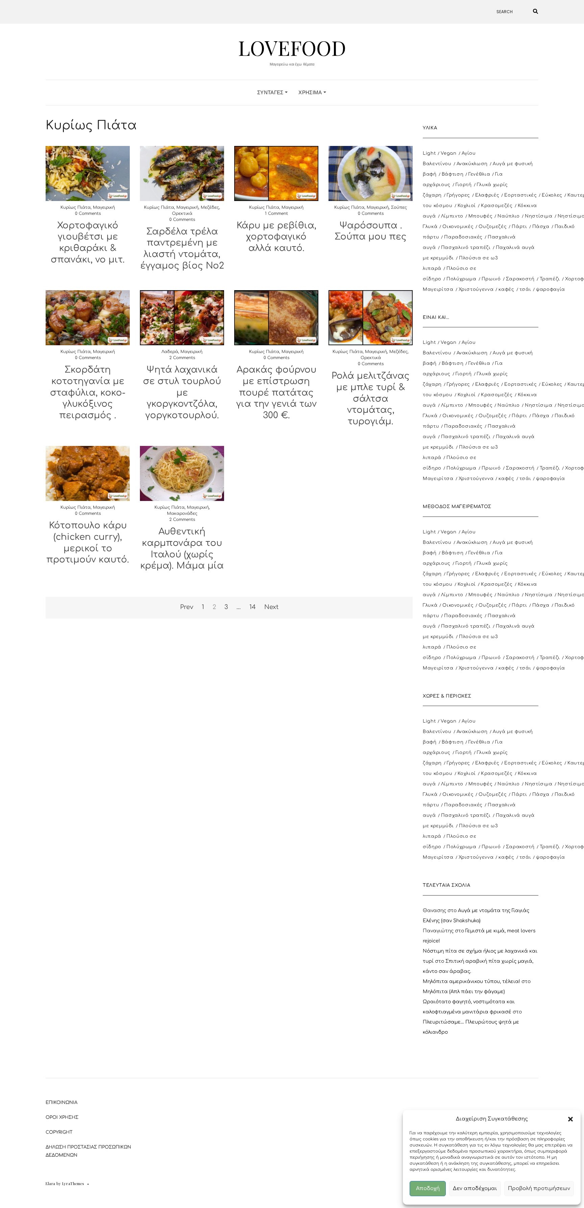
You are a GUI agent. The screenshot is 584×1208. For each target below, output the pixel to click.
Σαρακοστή (520, 279)
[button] (570, 1119)
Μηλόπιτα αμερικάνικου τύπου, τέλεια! (471, 981)
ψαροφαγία (550, 289)
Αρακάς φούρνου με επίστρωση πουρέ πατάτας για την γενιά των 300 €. (276, 392)
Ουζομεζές (493, 226)
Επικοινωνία (61, 1102)
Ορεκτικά (182, 213)
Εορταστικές (520, 195)
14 (252, 607)
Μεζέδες (210, 207)
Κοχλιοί (467, 205)
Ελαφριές (487, 195)
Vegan (448, 153)
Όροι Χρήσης (62, 1117)
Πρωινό (491, 279)
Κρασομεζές (497, 205)
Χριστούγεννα (476, 289)
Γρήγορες (458, 195)
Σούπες (399, 207)
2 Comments (182, 357)
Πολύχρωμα (461, 279)
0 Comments (88, 213)
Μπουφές (480, 216)
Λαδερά (170, 351)
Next (271, 607)
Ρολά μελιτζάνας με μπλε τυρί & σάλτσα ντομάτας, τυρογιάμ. (371, 398)
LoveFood (292, 47)
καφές (506, 289)
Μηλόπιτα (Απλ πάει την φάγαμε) (464, 991)
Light (429, 153)
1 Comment (276, 213)
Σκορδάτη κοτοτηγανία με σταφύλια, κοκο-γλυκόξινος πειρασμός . (87, 392)
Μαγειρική (104, 207)
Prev (186, 607)
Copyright (59, 1132)
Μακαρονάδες (182, 513)
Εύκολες (552, 195)
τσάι (525, 289)
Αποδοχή (428, 1188)
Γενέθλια (479, 174)
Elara (50, 1183)
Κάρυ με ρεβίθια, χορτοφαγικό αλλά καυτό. (276, 237)
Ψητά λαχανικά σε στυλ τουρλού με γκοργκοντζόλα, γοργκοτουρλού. (182, 392)
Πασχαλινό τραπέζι (466, 247)
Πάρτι (519, 226)
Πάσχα (541, 226)
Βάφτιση (453, 174)
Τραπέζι (550, 279)
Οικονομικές (457, 226)
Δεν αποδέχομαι (475, 1188)
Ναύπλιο (508, 216)
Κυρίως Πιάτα (75, 207)
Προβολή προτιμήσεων (539, 1188)
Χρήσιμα (310, 92)
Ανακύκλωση (472, 163)
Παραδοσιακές (463, 237)
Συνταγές (271, 92)
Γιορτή (464, 184)
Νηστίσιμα (539, 216)
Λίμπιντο (452, 216)
